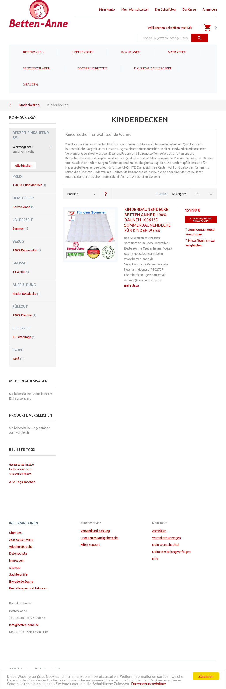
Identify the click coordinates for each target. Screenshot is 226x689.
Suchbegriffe (18, 574)
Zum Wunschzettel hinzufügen (200, 232)
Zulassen (205, 676)
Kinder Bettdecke (27, 293)
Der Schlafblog (165, 9)
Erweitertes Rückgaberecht (99, 538)
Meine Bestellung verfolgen (171, 552)
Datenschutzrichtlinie (148, 683)
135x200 (21, 272)
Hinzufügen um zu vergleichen (200, 243)
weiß (18, 358)
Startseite (10, 105)
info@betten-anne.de (24, 625)
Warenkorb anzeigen (166, 538)
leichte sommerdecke (20, 469)
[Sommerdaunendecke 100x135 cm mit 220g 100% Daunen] (90, 234)
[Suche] (199, 38)
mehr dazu (131, 285)
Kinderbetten (29, 105)
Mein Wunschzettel (135, 9)
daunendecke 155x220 (21, 464)
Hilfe (155, 559)
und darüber (29, 185)
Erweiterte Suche (21, 581)
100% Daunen (24, 315)
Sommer (20, 228)
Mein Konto (107, 9)
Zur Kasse (189, 9)
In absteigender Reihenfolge (105, 193)
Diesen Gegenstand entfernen (51, 147)
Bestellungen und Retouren (28, 588)
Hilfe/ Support (90, 544)
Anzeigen (178, 194)
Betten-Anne (24, 207)
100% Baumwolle (27, 250)
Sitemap (14, 567)
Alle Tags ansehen (22, 482)
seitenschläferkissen (20, 474)
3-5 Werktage (24, 337)
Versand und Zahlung (95, 531)
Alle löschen (23, 165)
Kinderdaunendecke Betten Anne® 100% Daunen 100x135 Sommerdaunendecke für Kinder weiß (147, 220)
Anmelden (210, 9)
